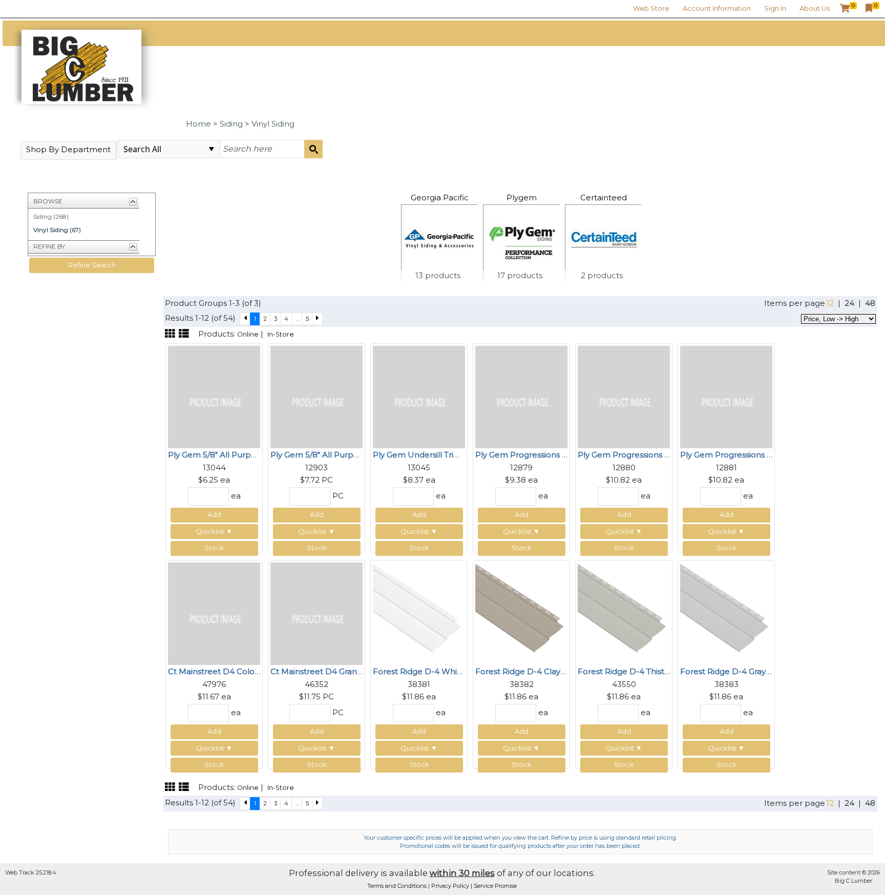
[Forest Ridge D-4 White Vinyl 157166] (419, 613)
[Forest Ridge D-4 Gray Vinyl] (726, 613)
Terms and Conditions (397, 885)
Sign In (775, 8)
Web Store (651, 8)
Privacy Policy (451, 885)
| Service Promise (494, 885)
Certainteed (603, 197)
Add (214, 514)
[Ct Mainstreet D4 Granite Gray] (316, 613)
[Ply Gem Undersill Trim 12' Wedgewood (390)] (419, 396)
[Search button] (313, 149)
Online (248, 334)
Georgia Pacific (440, 197)
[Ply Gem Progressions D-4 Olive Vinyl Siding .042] (624, 396)
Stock (214, 548)
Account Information (717, 8)
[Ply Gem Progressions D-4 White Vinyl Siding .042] (521, 396)
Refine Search (92, 265)
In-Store (280, 334)
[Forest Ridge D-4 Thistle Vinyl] (624, 613)
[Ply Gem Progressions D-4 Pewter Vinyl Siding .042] (726, 396)
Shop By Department (68, 149)
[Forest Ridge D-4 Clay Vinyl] (521, 613)
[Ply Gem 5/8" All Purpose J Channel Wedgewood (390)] (214, 396)
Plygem (522, 197)
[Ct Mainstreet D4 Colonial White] (214, 613)
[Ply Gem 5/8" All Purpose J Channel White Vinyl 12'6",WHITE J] (316, 396)
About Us (814, 8)
